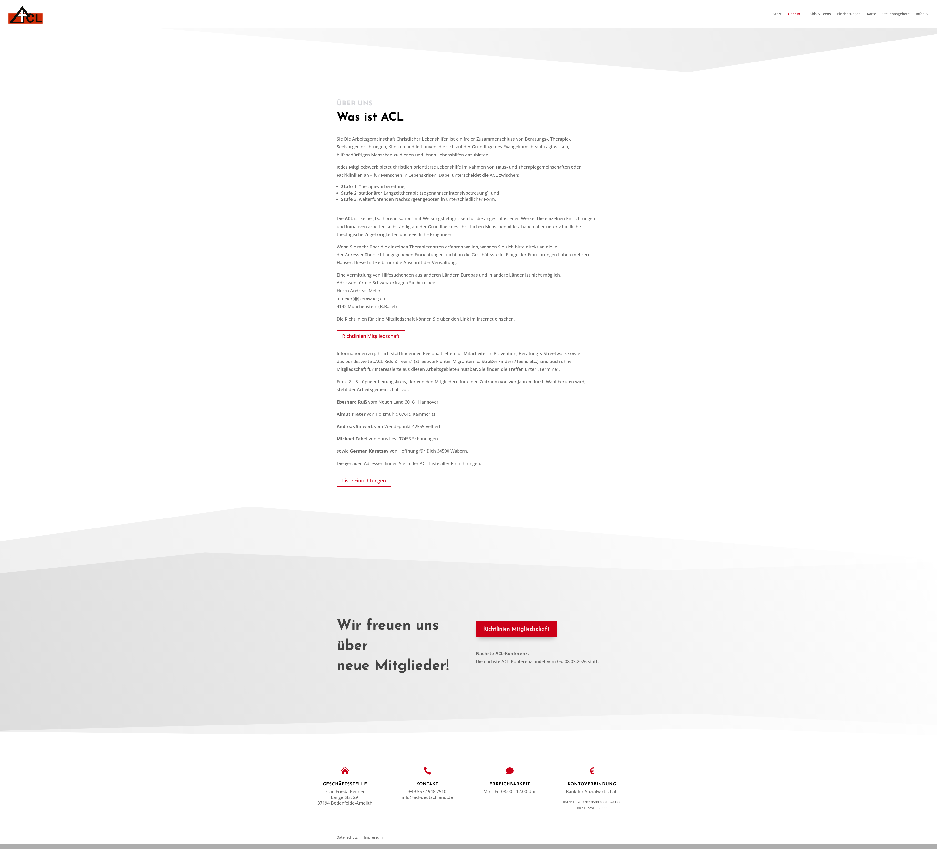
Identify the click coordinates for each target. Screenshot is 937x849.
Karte (871, 14)
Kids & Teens (820, 14)
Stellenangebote (896, 14)
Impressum (373, 837)
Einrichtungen (849, 14)
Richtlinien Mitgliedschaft (371, 336)
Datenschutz (347, 837)
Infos (920, 14)
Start (777, 14)
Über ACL (795, 14)
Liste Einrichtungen (364, 480)
